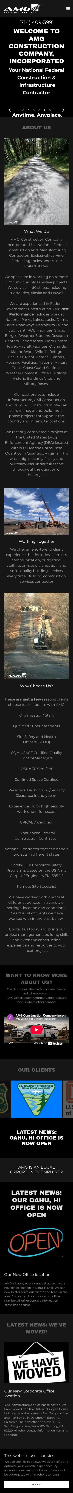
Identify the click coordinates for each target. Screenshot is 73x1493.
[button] (68, 8)
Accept (37, 1484)
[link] (23, 8)
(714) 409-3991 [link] (36, 22)
